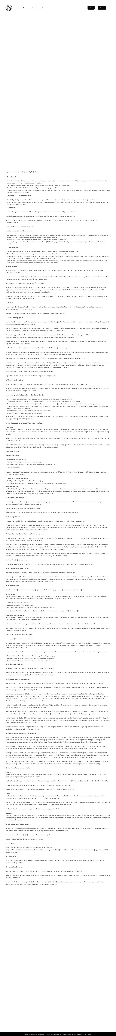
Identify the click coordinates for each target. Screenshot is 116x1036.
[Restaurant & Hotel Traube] (9, 8)
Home (18, 8)
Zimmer (102, 7)
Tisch (91, 7)
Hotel (34, 8)
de (108, 8)
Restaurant (26, 8)
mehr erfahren (83, 1034)
